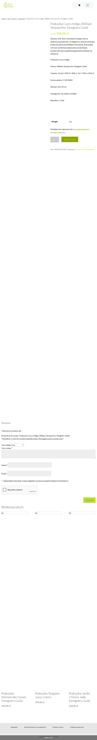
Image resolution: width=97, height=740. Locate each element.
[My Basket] (79, 5)
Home (3, 19)
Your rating (5, 445)
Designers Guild (81, 149)
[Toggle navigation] (87, 5)
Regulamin (14, 727)
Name (4, 465)
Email (4, 473)
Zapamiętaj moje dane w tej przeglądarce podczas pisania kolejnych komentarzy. (35, 481)
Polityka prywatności (77, 727)
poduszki (21, 19)
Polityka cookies (57, 727)
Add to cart (70, 139)
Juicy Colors (12, 19)
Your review (6, 448)
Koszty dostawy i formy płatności (35, 727)
